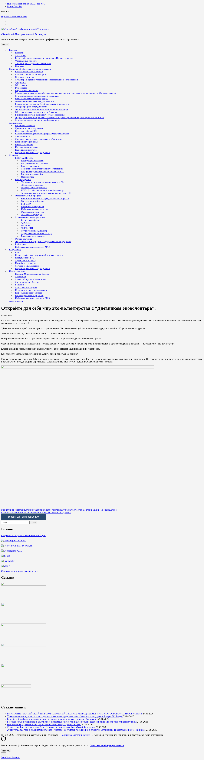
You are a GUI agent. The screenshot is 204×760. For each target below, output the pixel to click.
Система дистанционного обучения (19, 571)
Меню (5, 45)
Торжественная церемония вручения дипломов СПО (46, 193)
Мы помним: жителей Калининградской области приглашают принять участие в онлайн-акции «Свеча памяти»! (59, 510)
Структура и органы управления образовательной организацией (46, 80)
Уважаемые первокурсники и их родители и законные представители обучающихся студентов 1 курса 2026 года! (65, 716)
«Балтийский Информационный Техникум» (23, 34)
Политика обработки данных (75, 735)
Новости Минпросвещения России (32, 274)
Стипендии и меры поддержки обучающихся (37, 120)
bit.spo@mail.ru (14, 6)
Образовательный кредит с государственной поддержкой (43, 241)
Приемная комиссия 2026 (14, 16)
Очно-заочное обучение (33, 201)
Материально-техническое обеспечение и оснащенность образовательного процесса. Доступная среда (65, 93)
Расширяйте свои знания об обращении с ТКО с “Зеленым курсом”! (36, 512)
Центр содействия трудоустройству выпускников (39, 255)
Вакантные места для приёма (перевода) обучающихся (42, 133)
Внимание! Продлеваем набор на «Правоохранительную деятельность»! (44, 724)
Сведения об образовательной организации (23, 535)
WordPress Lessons (10, 757)
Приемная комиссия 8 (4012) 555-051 (26, 3)
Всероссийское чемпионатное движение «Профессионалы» (44, 58)
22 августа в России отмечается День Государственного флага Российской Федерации (51, 727)
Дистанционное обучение (27, 282)
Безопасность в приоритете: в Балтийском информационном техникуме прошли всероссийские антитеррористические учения (71, 721)
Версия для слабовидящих (23, 516)
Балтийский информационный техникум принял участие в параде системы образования (52, 719)
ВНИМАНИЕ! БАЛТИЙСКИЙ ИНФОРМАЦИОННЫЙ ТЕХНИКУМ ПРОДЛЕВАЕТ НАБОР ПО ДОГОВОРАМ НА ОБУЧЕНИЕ (74, 713)
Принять (6, 751)
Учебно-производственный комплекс (33, 63)
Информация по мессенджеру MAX (32, 152)
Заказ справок (16, 301)
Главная (13, 50)
